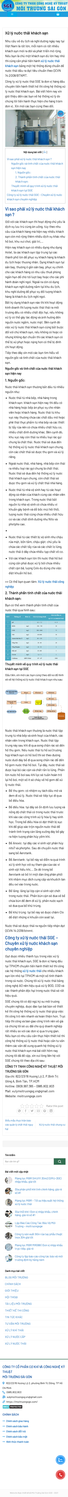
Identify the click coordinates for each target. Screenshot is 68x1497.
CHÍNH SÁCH (13, 1284)
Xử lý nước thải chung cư (52, 1124)
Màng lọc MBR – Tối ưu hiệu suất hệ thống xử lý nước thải (39, 1202)
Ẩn (44, 152)
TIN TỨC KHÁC (14, 1317)
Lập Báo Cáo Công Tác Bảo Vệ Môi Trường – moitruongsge (35, 1224)
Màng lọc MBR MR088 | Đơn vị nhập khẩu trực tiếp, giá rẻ (39, 1246)
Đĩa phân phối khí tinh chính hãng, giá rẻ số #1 (38, 1191)
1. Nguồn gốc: (23, 172)
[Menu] (12, 14)
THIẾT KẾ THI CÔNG (17, 1310)
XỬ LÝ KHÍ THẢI (14, 1330)
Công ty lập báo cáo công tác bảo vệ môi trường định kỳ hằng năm (39, 1258)
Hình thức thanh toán (17, 1441)
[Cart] (58, 14)
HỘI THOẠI (11, 1297)
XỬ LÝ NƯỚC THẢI (15, 1343)
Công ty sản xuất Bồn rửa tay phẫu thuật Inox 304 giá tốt (38, 1235)
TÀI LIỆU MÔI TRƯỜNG (18, 1303)
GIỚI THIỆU (11, 1290)
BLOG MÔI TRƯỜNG (16, 1277)
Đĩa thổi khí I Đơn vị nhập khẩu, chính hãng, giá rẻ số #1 (36, 1213)
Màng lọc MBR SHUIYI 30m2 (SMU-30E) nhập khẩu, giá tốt (38, 1180)
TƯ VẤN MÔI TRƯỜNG (18, 1323)
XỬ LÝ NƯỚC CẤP (15, 1336)
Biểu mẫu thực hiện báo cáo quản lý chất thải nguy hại (19, 1124)
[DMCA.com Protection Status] (12, 1406)
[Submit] (60, 1161)
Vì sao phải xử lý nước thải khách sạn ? (29, 159)
